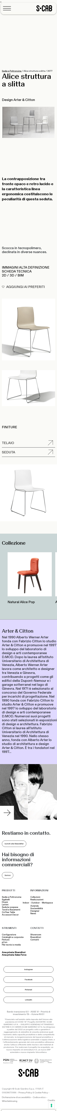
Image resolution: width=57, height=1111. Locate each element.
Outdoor (35, 902)
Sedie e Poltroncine (12, 71)
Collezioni (35, 897)
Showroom (35, 934)
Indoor (26, 902)
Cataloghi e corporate (13, 937)
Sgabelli (6, 899)
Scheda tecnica (17, 271)
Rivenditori (35, 937)
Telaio (8, 443)
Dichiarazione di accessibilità (16, 1097)
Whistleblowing (9, 1101)
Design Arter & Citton (18, 100)
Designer (34, 911)
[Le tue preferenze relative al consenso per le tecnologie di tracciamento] (51, 1105)
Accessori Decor (10, 915)
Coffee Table (9, 912)
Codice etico (39, 1097)
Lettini (5, 904)
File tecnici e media (11, 945)
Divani (5, 902)
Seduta (8, 452)
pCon (4, 942)
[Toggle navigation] (8, 8)
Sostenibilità (36, 908)
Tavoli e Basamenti (11, 909)
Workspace (47, 902)
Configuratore (9, 934)
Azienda (34, 906)
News (33, 913)
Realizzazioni (36, 899)
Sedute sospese (10, 907)
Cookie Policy (41, 1092)
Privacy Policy (25, 1092)
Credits (51, 1100)
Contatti (34, 939)
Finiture (6, 939)
